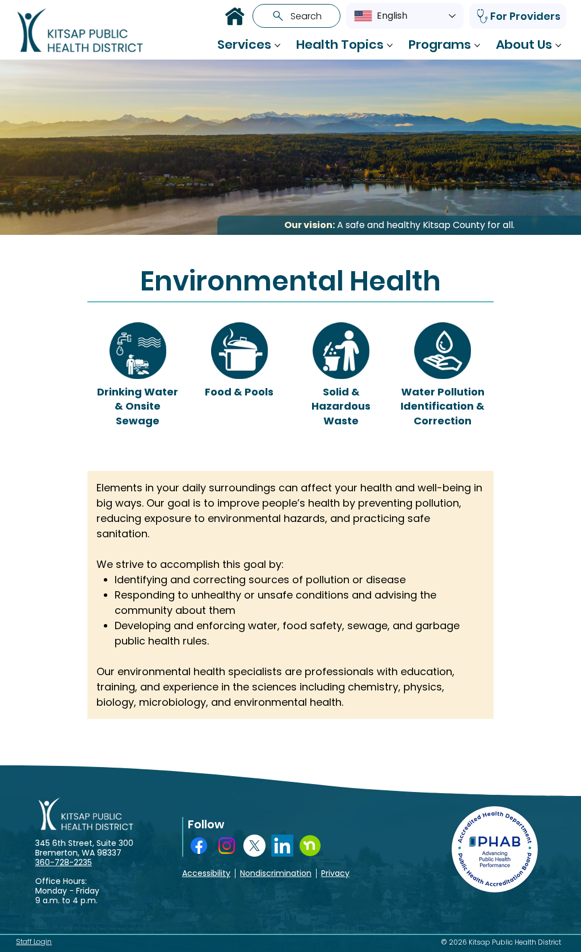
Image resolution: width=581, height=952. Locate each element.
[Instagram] (227, 846)
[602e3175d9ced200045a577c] (310, 846)
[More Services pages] (277, 45)
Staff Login (34, 941)
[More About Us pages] (558, 45)
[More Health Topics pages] (390, 45)
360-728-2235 (63, 862)
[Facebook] (199, 846)
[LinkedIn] (282, 846)
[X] (254, 846)
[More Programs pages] (477, 45)
